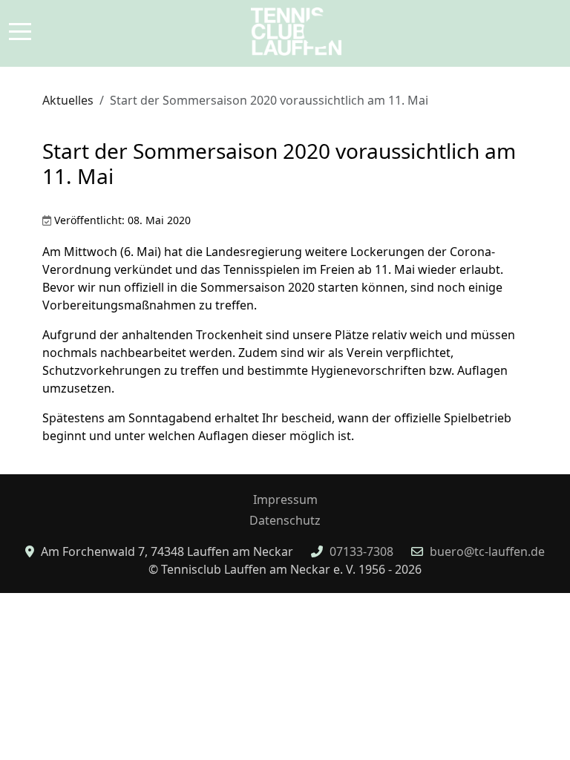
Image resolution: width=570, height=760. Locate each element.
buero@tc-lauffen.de (487, 551)
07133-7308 (361, 551)
